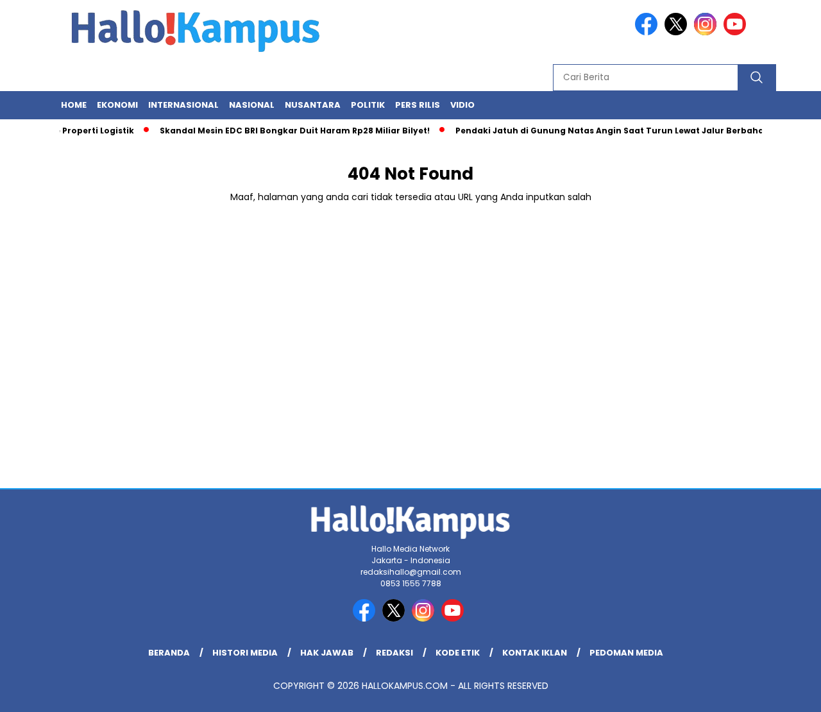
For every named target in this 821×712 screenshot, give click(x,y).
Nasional (252, 105)
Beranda (169, 653)
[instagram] (707, 32)
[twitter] (677, 32)
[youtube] (737, 32)
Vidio (462, 105)
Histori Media (245, 653)
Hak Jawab (326, 653)
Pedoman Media (626, 653)
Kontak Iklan (534, 653)
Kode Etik (458, 653)
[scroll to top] (786, 692)
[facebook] (648, 32)
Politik (368, 105)
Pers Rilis (417, 105)
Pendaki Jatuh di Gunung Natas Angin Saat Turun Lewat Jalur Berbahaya (608, 130)
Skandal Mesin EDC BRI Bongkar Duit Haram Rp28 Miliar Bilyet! (288, 130)
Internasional (183, 105)
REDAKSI (394, 653)
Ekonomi (117, 105)
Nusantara (313, 105)
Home (74, 105)
